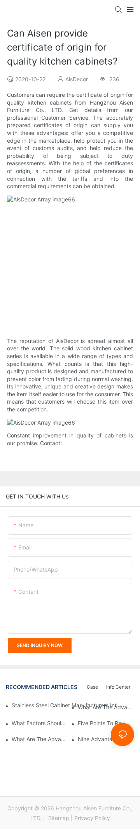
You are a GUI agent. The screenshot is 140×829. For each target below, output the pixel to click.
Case (92, 687)
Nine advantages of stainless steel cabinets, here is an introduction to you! (106, 739)
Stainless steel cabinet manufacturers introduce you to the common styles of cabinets (67, 705)
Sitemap (58, 818)
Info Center (118, 687)
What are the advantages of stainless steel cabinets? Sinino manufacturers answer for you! (40, 739)
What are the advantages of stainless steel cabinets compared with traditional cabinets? (106, 707)
